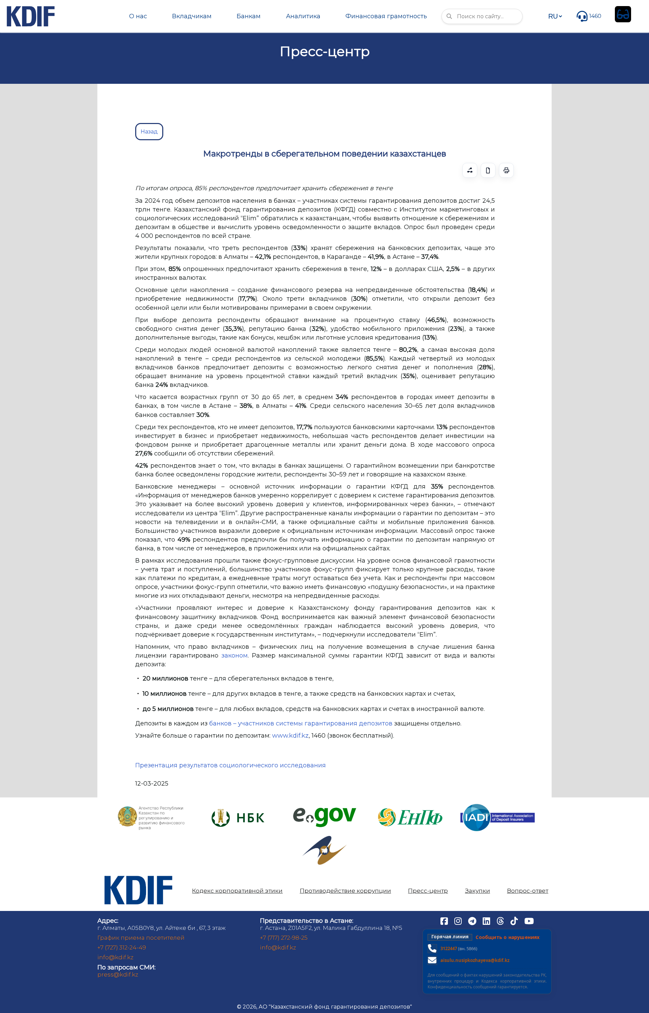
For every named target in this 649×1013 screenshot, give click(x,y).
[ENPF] (411, 806)
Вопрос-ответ (527, 891)
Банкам (249, 16)
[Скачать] (488, 170)
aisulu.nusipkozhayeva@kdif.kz (474, 960)
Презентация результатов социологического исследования (230, 765)
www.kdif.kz (290, 735)
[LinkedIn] (487, 920)
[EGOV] (324, 810)
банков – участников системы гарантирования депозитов (300, 723)
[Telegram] (473, 920)
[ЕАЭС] (324, 838)
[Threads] (501, 920)
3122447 (448, 948)
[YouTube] (529, 920)
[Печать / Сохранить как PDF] (506, 170)
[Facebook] (444, 920)
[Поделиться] (469, 170)
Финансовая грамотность (386, 16)
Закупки (477, 891)
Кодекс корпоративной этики (237, 891)
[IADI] (497, 803)
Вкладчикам (192, 16)
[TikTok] (514, 920)
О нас (138, 16)
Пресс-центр (428, 891)
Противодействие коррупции (345, 891)
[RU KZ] (555, 16)
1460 (595, 16)
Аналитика (303, 16)
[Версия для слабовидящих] (623, 14)
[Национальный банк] (151, 808)
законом (234, 655)
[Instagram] (458, 920)
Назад (149, 131)
